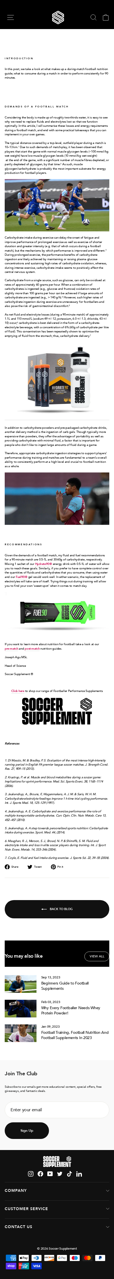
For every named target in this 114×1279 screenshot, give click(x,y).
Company (16, 1190)
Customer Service (26, 1208)
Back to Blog (61, 909)
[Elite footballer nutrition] (57, 711)
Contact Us (18, 1226)
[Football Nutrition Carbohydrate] (57, 205)
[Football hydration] (57, 381)
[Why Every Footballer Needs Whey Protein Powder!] (21, 1008)
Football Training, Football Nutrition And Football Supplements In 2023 (75, 1035)
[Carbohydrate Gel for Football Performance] (57, 595)
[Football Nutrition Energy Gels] (57, 498)
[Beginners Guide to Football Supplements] (21, 984)
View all (97, 956)
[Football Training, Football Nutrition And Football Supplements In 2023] (21, 1033)
